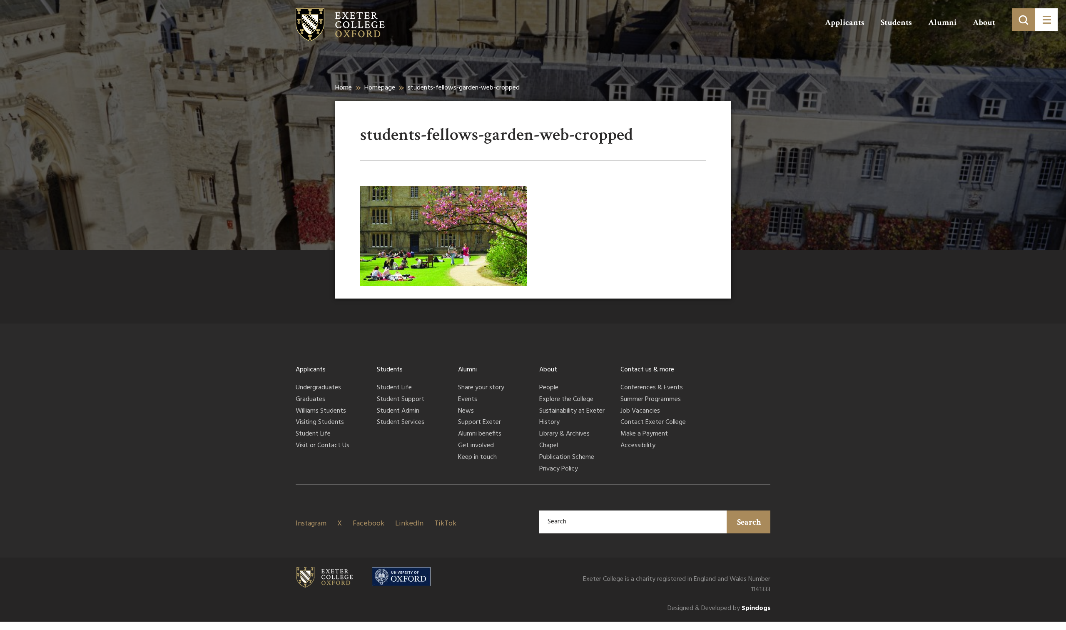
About (984, 22)
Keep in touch (477, 458)
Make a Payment (644, 434)
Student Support (400, 400)
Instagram (311, 524)
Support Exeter (479, 423)
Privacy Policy (558, 469)
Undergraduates (318, 388)
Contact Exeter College (653, 423)
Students (896, 22)
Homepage (379, 87)
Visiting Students (320, 423)
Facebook (368, 524)
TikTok (445, 524)
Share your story (481, 388)
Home (343, 87)
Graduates (310, 400)
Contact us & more (647, 369)
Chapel (548, 446)
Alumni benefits (479, 434)
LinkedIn (409, 524)
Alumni (942, 22)
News (466, 411)
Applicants (844, 22)
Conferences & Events (651, 388)
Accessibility (637, 446)
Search (749, 522)
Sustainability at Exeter (572, 411)
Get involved (476, 446)
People (548, 388)
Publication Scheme (566, 458)
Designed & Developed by (718, 608)
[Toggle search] (1023, 19)
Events (467, 400)
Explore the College (566, 400)
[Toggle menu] (1046, 19)
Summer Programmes (650, 400)
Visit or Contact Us (322, 446)
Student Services (400, 423)
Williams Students (321, 411)
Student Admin (398, 411)
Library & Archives (564, 434)
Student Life (313, 434)
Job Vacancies (640, 411)
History (549, 423)
